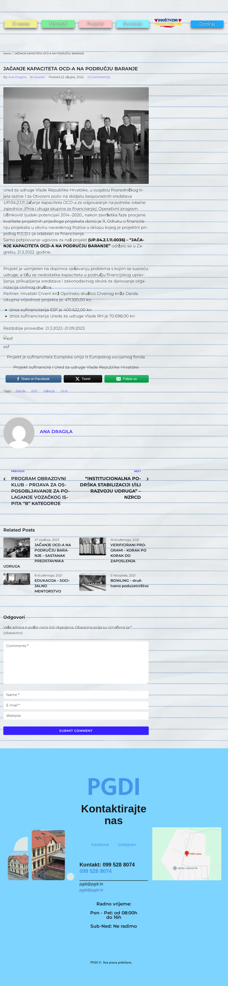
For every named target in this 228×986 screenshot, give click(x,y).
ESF (34, 391)
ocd (64, 391)
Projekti (95, 24)
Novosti (58, 24)
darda (20, 391)
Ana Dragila (17, 77)
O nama (20, 24)
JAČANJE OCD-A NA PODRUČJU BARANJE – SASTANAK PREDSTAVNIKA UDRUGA (37, 555)
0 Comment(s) (99, 77)
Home (7, 53)
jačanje (49, 391)
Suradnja (132, 24)
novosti (39, 77)
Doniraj (207, 24)
